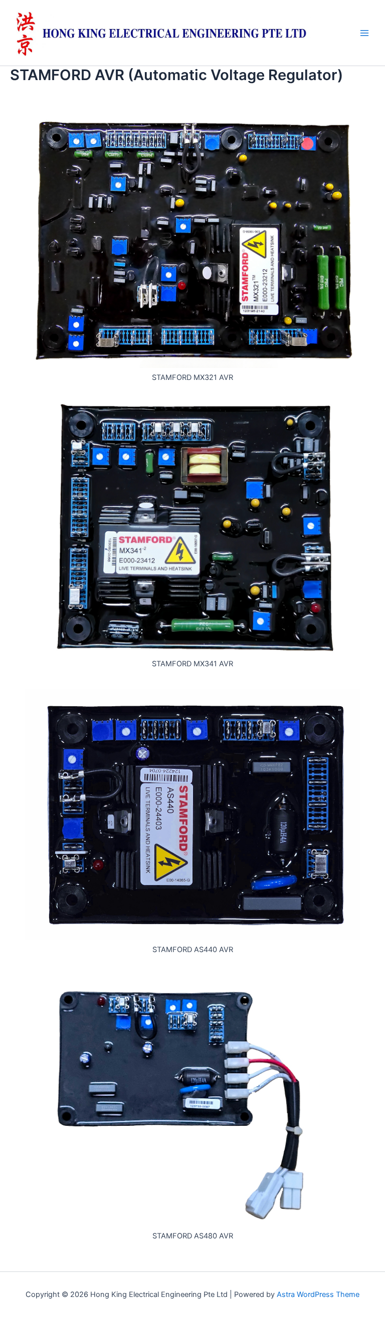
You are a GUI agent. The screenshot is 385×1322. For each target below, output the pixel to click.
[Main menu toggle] (364, 33)
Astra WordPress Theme (318, 1294)
